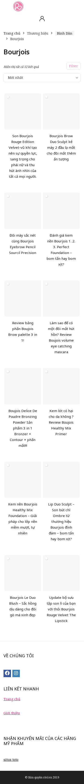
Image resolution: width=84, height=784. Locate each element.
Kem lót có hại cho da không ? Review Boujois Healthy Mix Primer (61, 422)
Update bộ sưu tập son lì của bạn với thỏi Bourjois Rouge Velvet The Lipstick (61, 609)
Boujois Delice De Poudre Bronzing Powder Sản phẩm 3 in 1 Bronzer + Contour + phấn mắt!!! (22, 428)
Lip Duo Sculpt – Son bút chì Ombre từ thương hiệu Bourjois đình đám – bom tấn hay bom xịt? (61, 521)
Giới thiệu (12, 713)
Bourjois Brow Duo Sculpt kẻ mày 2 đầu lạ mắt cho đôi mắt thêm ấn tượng (61, 147)
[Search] (76, 6)
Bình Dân (64, 33)
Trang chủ (12, 33)
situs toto (11, 759)
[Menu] (5, 6)
